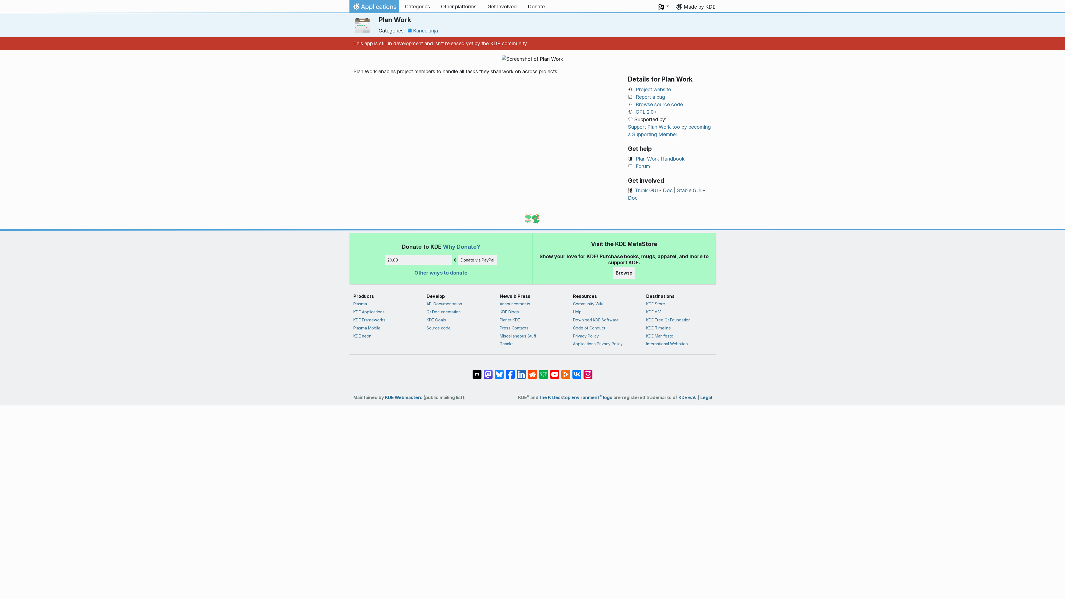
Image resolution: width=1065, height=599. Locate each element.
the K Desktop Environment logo (575, 397)
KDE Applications (369, 311)
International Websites (667, 343)
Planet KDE (510, 320)
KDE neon (362, 336)
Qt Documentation (444, 311)
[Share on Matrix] (477, 371)
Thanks (507, 343)
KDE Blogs (509, 311)
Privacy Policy (586, 336)
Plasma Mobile (367, 328)
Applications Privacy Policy (598, 343)
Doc (668, 190)
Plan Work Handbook (660, 159)
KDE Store (655, 303)
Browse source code (659, 104)
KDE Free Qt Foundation (668, 320)
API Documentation (444, 303)
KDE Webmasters (403, 397)
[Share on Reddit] (532, 371)
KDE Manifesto (659, 336)
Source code (439, 328)
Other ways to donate (440, 273)
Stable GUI (689, 190)
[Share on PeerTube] (565, 371)
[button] (664, 6)
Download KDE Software (596, 320)
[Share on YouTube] (554, 371)
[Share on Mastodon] (488, 371)
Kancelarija (425, 31)
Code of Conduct (589, 328)
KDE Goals (436, 320)
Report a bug (650, 97)
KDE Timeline (658, 328)
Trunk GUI (646, 190)
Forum (643, 166)
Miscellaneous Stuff (518, 336)
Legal (706, 397)
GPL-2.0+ (646, 112)
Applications (374, 8)
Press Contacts (514, 328)
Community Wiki (588, 303)
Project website (653, 89)
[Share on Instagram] (588, 371)
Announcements (515, 303)
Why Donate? (461, 246)
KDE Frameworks (369, 320)
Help (577, 311)
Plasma (360, 303)
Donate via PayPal (477, 260)
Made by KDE (700, 7)
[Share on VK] (576, 371)
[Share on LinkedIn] (521, 371)
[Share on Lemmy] (543, 371)
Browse (624, 273)
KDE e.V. (653, 311)
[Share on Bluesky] (499, 371)
